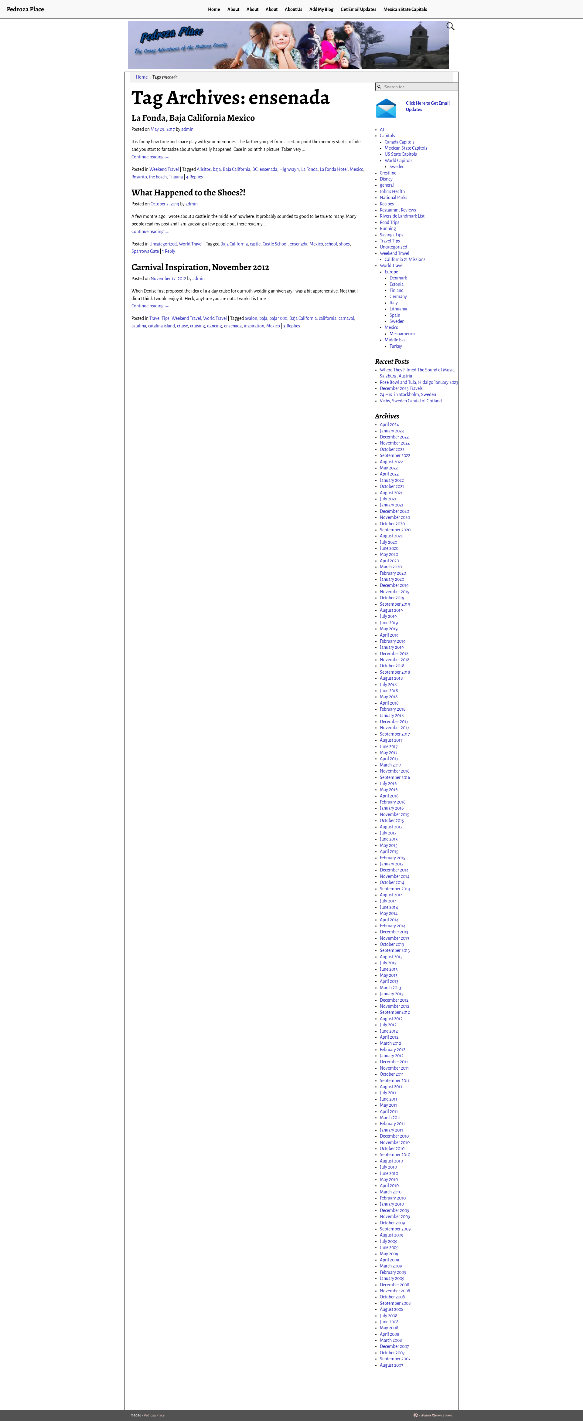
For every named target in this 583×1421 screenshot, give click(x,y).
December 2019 (394, 585)
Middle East (396, 339)
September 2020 (395, 529)
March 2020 (391, 566)
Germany (398, 296)
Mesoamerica (402, 333)
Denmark (398, 278)
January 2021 (392, 504)
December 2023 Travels (401, 388)
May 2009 (389, 1253)
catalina (138, 325)
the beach (158, 176)
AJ (382, 129)
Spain (395, 315)
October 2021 (392, 486)
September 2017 (395, 734)
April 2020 (389, 560)
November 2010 (395, 1142)
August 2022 (391, 461)
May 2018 (389, 696)
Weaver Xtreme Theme (436, 1415)
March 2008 (391, 1340)
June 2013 (389, 969)
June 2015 (389, 839)
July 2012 (388, 1024)
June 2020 (389, 548)
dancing (214, 325)
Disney (386, 179)
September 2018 (395, 672)
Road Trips (389, 222)
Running (388, 228)
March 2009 (391, 1266)
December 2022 (394, 437)
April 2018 (389, 703)
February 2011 (392, 1123)
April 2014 (389, 919)
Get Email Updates (358, 9)
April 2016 (389, 795)
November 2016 (395, 771)
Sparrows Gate (145, 251)
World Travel (191, 244)
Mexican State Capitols (406, 148)
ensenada (268, 169)
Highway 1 (289, 169)
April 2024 (389, 424)
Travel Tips (159, 318)
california (327, 318)
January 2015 (392, 863)
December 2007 (394, 1346)
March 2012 (390, 1043)
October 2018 (392, 665)
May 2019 (389, 628)
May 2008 (389, 1327)
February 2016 (393, 802)
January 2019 (392, 647)
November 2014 (395, 876)
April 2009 (389, 1259)
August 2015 (391, 826)
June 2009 (389, 1247)
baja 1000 (278, 318)
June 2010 (389, 1173)
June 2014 (389, 907)
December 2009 (394, 1210)
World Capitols (398, 160)
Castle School (275, 244)
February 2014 (393, 925)
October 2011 (392, 1074)
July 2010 (388, 1167)
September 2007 (395, 1358)
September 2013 (395, 950)
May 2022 (389, 467)
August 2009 (392, 1235)
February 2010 (393, 1198)
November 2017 (394, 727)
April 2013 (389, 981)
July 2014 (388, 900)
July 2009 (388, 1241)
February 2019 (393, 641)
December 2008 (394, 1284)
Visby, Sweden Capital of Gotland (411, 400)
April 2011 (389, 1111)
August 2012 (391, 1018)
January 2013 (392, 993)
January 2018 (392, 715)
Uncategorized (163, 244)
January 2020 (392, 579)
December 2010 (394, 1136)
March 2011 (390, 1117)
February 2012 (392, 1049)
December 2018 (394, 653)
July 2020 (388, 542)
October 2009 (392, 1222)
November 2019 (395, 591)
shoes (344, 244)
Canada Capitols (399, 142)
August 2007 (391, 1365)
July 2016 (388, 783)
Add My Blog (321, 9)
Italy (394, 302)
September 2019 (395, 604)
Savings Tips (391, 234)
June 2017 (389, 746)
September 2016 (395, 777)
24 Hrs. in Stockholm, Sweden (408, 394)
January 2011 (391, 1130)
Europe (391, 271)
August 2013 (391, 956)
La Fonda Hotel (334, 169)
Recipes (387, 203)
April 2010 (389, 1185)
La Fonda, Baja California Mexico (193, 118)
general (387, 185)
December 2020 (394, 511)
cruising (197, 325)
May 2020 (389, 554)
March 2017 (390, 765)
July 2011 (388, 1092)
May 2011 (388, 1105)
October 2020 (392, 523)
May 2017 (388, 752)
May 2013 (388, 975)
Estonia (397, 284)
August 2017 (391, 740)
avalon (251, 318)
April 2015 (389, 851)
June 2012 (389, 1031)
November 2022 (395, 443)
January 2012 (392, 1055)
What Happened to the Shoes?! (188, 192)
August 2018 (391, 678)
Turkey (396, 346)
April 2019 (389, 635)
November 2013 (394, 938)
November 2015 (394, 814)
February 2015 (392, 857)
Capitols (387, 135)
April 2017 (389, 758)
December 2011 (394, 1061)
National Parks (393, 197)
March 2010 (390, 1191)
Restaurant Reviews (398, 210)
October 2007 (392, 1352)
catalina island (161, 325)
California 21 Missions (405, 259)
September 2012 (395, 1012)
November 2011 (394, 1068)
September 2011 (395, 1080)
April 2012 (389, 1037)
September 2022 (395, 455)
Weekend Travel (164, 169)
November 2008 (395, 1290)
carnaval (346, 318)
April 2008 (389, 1334)
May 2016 (389, 789)
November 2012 (394, 1006)
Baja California (236, 169)
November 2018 (395, 659)
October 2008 (392, 1296)
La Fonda (309, 169)
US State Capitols (401, 154)
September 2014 (395, 888)
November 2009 (395, 1216)
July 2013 (388, 962)
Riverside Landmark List (402, 216)
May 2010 (389, 1179)
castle (255, 244)
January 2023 (392, 430)
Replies (194, 176)
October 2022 (392, 449)
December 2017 (394, 721)
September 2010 (395, 1154)
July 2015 (388, 833)
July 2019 (388, 616)
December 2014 (394, 870)
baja (217, 169)
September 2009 (395, 1228)
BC (254, 169)
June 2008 (389, 1321)
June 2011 (388, 1099)
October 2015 (392, 820)
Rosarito (139, 176)
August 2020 (391, 535)
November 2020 (395, 517)
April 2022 (389, 474)
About (233, 9)
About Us (293, 9)
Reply (168, 251)
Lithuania (398, 308)
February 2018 (393, 709)
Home (214, 9)
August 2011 (391, 1086)
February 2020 (393, 573)
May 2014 (389, 913)
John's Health (392, 191)
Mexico (356, 169)
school (331, 244)
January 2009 (392, 1278)
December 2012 (394, 1000)
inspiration (254, 325)
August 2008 (392, 1309)
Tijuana (176, 176)
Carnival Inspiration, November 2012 (200, 267)
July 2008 (388, 1315)
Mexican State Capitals (405, 9)
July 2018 (388, 684)
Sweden (397, 166)
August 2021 (391, 492)
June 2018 (389, 690)
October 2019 (392, 597)
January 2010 (392, 1204)
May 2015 (388, 845)
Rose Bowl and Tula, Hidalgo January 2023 (419, 382)
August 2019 (391, 610)
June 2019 (389, 622)
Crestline (388, 173)
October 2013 (392, 944)
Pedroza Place (25, 9)
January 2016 (392, 808)
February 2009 (393, 1272)
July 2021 (388, 498)
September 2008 (395, 1303)
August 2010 (391, 1161)
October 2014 (392, 882)
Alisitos (204, 169)
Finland (397, 290)
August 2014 (391, 894)
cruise (182, 325)
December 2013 (394, 931)
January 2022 (392, 480)
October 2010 (392, 1148)
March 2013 (390, 987)
